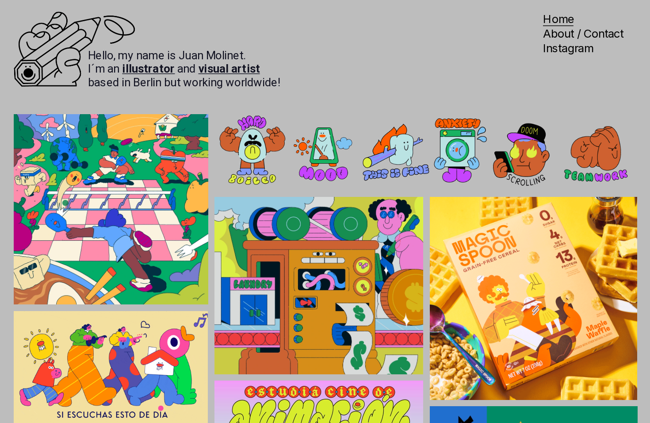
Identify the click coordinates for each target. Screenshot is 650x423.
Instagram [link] (568, 48)
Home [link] (558, 19)
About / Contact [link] (583, 33)
